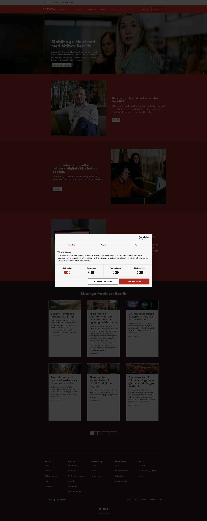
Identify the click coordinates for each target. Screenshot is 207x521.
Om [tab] (135, 245)
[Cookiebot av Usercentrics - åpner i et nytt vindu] (140, 238)
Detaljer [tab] (104, 245)
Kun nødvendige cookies (103, 281)
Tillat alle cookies (134, 281)
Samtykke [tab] (71, 245)
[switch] (91, 272)
